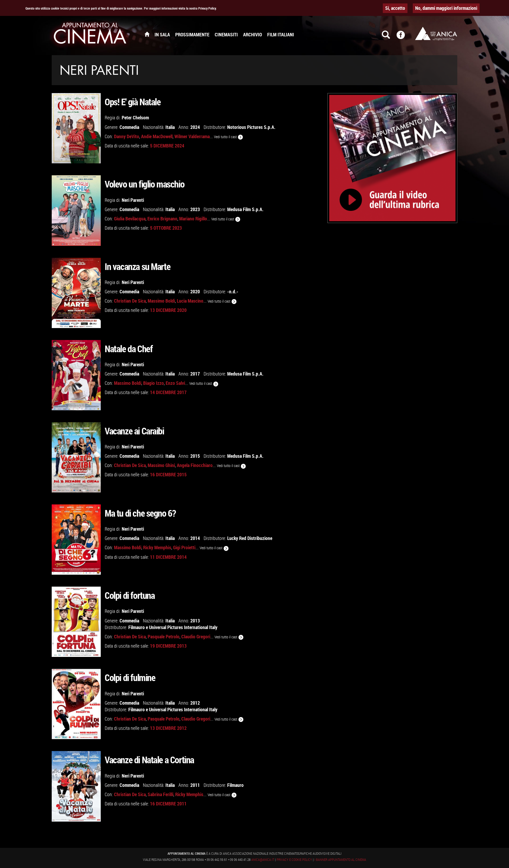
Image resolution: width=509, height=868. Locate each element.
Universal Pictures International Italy (183, 627)
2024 (195, 127)
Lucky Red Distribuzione (249, 538)
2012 (195, 703)
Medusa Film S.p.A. (245, 209)
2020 (195, 291)
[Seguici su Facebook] (404, 37)
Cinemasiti (226, 34)
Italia (170, 127)
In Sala (162, 34)
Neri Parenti (133, 200)
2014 (195, 538)
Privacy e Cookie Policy (294, 859)
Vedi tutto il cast (226, 136)
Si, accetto (395, 8)
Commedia (129, 127)
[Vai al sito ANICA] (436, 33)
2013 (195, 620)
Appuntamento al (90, 34)
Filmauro (136, 627)
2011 (195, 785)
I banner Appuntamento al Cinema (340, 859)
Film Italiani (280, 34)
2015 (195, 456)
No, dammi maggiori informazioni (446, 8)
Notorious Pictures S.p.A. (251, 127)
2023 (195, 209)
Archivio (252, 34)
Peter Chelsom (135, 117)
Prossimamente (192, 34)
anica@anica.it (262, 859)
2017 (195, 373)
